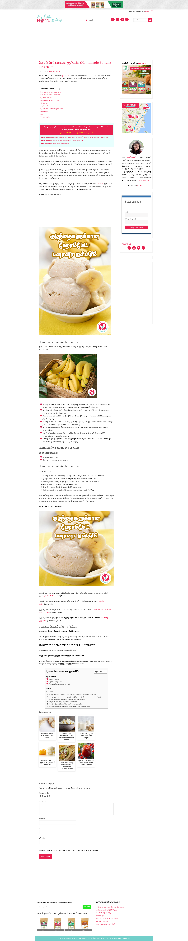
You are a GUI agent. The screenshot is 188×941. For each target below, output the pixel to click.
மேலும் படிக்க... (144, 180)
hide (57, 89)
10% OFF (87, 907)
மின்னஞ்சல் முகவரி (130, 219)
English (147, 11)
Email (41, 828)
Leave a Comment (55, 71)
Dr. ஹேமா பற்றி (102, 921)
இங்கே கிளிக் (49, 595)
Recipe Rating (44, 793)
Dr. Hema (140, 185)
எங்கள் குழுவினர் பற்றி (105, 924)
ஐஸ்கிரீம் (65, 75)
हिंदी (152, 11)
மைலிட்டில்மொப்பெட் (68, 938)
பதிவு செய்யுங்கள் (136, 227)
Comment (43, 801)
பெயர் (126, 212)
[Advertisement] (94, 42)
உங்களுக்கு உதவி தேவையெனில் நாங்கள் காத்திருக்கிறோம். (110, 908)
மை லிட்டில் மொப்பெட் (49, 20)
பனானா (100, 183)
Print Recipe (102, 672)
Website (42, 838)
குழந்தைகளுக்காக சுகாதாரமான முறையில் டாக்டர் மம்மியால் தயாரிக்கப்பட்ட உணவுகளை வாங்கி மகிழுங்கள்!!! (76, 129)
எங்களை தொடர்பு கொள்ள (107, 918)
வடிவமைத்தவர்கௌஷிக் (120, 938)
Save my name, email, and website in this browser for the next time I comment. (69, 850)
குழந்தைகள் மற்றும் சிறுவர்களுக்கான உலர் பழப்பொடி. (63, 140)
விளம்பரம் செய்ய (103, 915)
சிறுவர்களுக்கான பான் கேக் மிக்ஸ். (56, 143)
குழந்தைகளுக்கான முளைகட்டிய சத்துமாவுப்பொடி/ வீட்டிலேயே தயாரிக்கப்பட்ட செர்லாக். (75, 137)
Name (42, 818)
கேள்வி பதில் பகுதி (104, 912)
